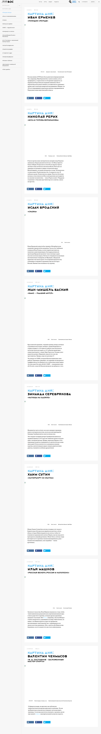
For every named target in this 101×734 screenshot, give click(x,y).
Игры (45, 1)
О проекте (85, 1)
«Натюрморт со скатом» (8, 31)
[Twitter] (46, 98)
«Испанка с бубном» (7, 60)
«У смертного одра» (7, 53)
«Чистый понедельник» (8, 45)
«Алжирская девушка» (7, 56)
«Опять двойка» (6, 69)
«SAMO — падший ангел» (8, 27)
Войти (93, 1)
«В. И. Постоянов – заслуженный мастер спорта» (10, 41)
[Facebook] (38, 98)
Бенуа (45, 617)
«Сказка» (4, 20)
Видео (50, 1)
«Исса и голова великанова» (9, 16)
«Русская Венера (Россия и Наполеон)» (8, 35)
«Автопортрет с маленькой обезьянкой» (9, 65)
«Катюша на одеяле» (7, 23)
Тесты (40, 1)
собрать (38, 714)
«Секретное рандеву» (7, 49)
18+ (99, 1)
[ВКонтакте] (30, 98)
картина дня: (41, 14)
